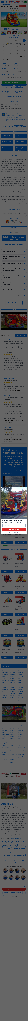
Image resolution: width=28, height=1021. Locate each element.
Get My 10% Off (14, 529)
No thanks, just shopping (14, 532)
